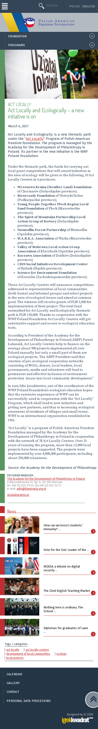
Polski (74, 6)
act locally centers (37, 649)
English (89, 6)
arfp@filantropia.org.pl (31, 488)
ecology (61, 654)
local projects (15, 658)
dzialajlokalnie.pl (18, 495)
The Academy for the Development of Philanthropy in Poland (46, 478)
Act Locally (35, 139)
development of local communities (28, 654)
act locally (12, 649)
